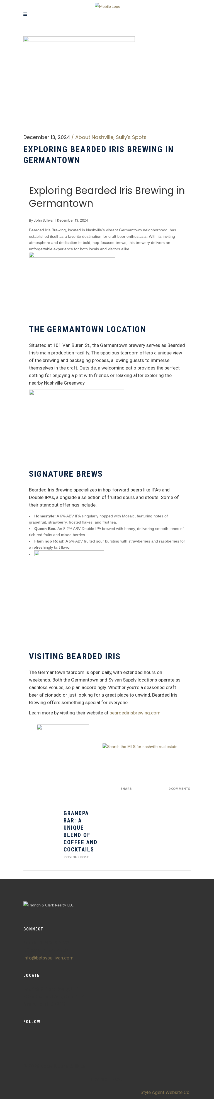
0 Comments (179, 788)
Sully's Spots (131, 137)
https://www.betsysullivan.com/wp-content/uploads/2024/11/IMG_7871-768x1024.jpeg (40, 835)
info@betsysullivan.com (48, 958)
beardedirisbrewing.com (135, 713)
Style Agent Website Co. (165, 1092)
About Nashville (94, 137)
